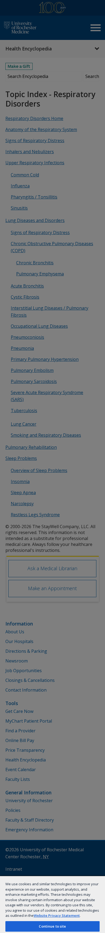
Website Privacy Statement (57, 915)
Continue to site (52, 926)
